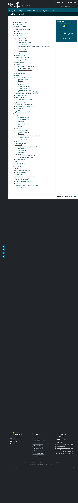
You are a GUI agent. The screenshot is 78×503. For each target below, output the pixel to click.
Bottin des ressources (24, 125)
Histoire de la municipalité (22, 30)
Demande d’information (25, 88)
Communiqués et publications (21, 165)
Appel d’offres (38, 440)
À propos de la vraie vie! (20, 22)
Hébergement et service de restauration (29, 136)
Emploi (47, 443)
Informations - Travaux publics (26, 66)
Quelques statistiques (21, 33)
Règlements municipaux (22, 57)
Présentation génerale (19, 26)
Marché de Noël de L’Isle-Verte (24, 181)
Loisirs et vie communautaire (21, 170)
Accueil (10, 18)
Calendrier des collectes (25, 99)
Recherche (16, 169)
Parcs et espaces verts (21, 179)
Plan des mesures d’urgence (23, 105)
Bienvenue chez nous (19, 114)
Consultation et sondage (22, 178)
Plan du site (17, 18)
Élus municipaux (22, 41)
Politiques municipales (21, 59)
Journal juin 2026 (60, 436)
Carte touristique (20, 159)
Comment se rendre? (21, 143)
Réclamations (19, 108)
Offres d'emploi (19, 72)
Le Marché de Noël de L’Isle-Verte (27, 156)
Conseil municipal (20, 39)
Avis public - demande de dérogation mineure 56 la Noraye (64, 445)
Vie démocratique (18, 35)
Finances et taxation (21, 55)
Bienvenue (12, 10)
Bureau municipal (20, 50)
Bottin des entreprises (19, 163)
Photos (20, 126)
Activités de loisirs (20, 172)
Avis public (18, 61)
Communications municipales (24, 77)
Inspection (21, 84)
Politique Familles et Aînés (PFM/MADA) (26, 185)
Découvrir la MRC (23, 139)
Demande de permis (24, 86)
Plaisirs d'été (21, 148)
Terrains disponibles (24, 119)
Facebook (20, 81)
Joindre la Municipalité (23, 112)
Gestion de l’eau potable (25, 70)
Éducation (21, 121)
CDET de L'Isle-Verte (23, 130)
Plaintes (17, 110)
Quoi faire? (18, 145)
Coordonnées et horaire (25, 53)
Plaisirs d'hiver (22, 150)
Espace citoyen (17, 75)
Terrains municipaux (24, 68)
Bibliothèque (19, 174)
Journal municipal (23, 79)
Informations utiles (23, 101)
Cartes (17, 31)
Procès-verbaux (22, 44)
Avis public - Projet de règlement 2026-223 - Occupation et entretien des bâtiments (65, 452)
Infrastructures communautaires (25, 176)
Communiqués (19, 62)
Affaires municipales (19, 37)
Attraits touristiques (23, 132)
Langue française (20, 73)
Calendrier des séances (24, 42)
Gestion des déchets (21, 97)
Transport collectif (23, 123)
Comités (17, 183)
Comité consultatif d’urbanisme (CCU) (29, 92)
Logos (17, 28)
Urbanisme (18, 83)
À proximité (21, 152)
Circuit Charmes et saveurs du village (28, 147)
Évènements (19, 154)
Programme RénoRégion (25, 90)
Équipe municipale (23, 51)
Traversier (21, 134)
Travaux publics (19, 64)
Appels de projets (20, 187)
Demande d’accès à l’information (24, 106)
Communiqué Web (18, 167)
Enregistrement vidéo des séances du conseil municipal (34, 46)
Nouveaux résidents (23, 117)
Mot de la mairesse (23, 48)
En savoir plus (65, 38)
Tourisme (18, 128)
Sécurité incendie (20, 103)
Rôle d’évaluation (39, 453)
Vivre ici (21, 10)
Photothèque (38, 448)
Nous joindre (18, 24)
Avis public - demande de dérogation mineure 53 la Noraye (64, 449)
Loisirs (52, 10)
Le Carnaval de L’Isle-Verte (25, 158)
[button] (76, 197)
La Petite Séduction (23, 137)
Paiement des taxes (21, 95)
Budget (15, 161)
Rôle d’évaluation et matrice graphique (26, 94)
